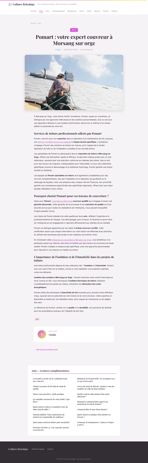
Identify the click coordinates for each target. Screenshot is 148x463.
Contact (50, 449)
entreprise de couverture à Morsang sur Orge (71, 240)
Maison (97, 11)
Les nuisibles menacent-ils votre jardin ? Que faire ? (51, 400)
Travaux (114, 11)
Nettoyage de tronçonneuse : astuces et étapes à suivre (95, 423)
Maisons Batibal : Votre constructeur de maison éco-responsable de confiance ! (49, 415)
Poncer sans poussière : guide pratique (48, 394)
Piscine (106, 11)
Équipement (72, 11)
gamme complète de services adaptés (54, 142)
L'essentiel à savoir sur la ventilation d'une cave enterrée (50, 379)
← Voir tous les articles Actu (46, 350)
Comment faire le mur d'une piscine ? (92, 409)
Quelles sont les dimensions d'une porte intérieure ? (93, 395)
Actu (41, 11)
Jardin (89, 11)
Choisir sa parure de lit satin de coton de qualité (49, 387)
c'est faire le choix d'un (62, 201)
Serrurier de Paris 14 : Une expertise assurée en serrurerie (51, 428)
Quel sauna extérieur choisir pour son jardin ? (51, 422)
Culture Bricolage (21, 4)
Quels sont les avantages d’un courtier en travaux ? (93, 415)
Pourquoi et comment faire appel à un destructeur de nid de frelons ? (92, 403)
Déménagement (58, 11)
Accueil (33, 11)
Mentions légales (38, 449)
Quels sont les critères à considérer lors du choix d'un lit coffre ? (50, 408)
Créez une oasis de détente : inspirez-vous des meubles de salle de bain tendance (96, 387)
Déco (48, 11)
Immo (81, 11)
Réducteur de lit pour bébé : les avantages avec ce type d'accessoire (96, 379)
